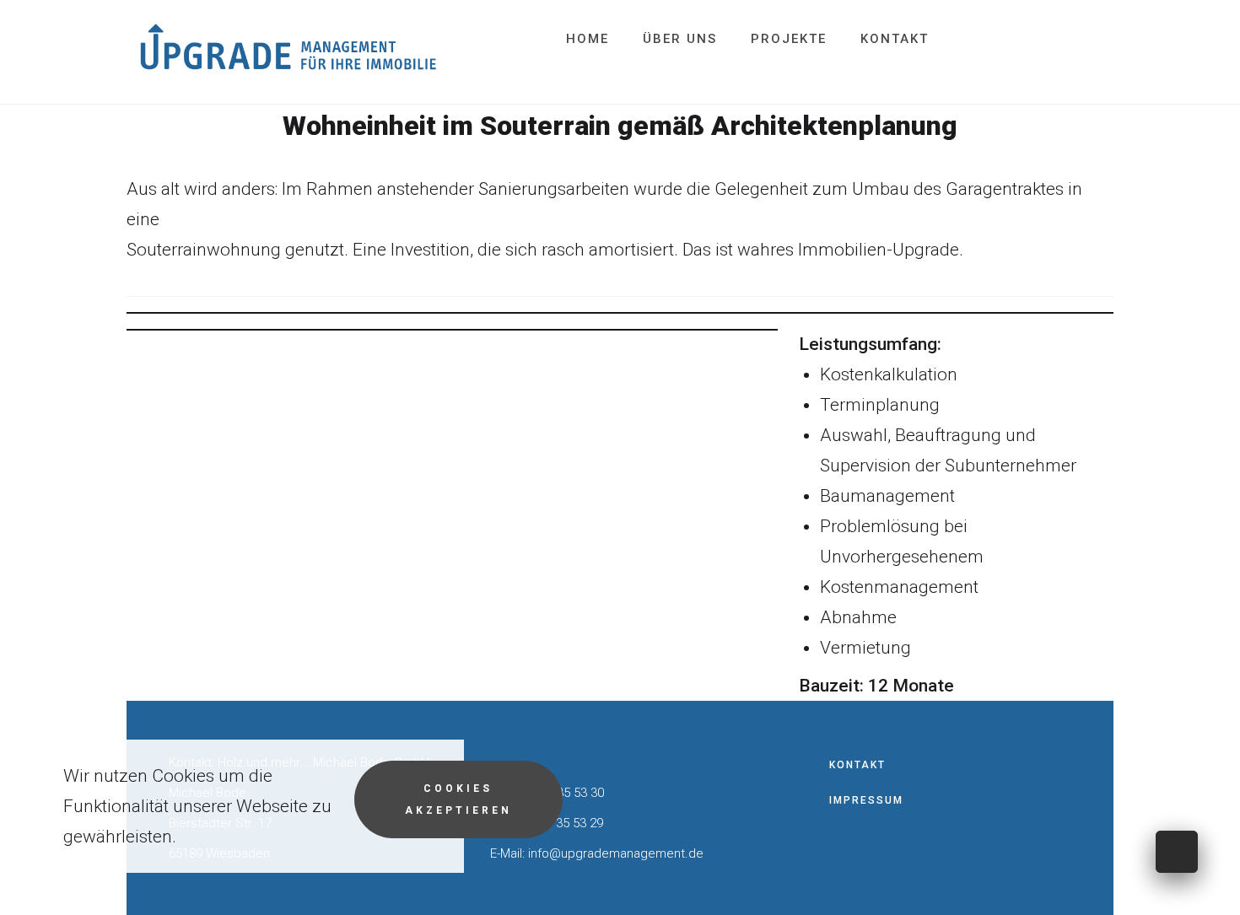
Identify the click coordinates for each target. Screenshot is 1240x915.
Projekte (789, 38)
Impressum (866, 800)
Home (587, 38)
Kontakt (894, 38)
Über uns (680, 38)
